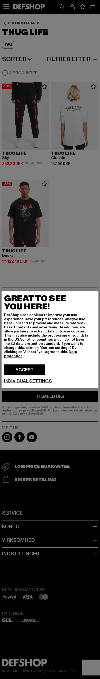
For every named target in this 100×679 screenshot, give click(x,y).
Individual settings (28, 381)
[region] (50, 339)
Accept (24, 369)
